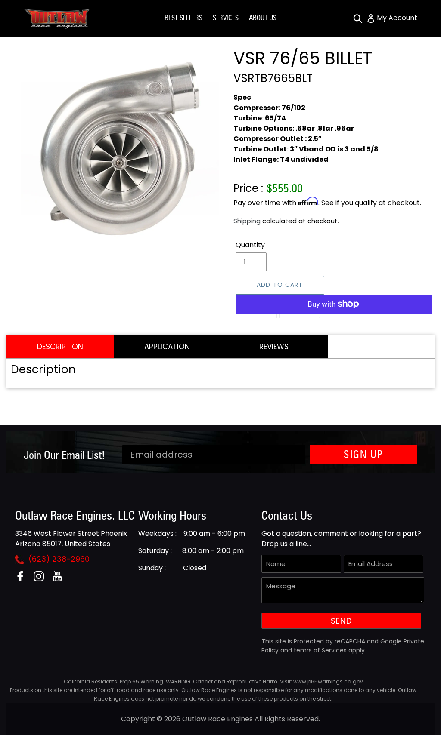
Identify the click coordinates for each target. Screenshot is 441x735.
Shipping (247, 220)
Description (60, 346)
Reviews (274, 346)
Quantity (250, 245)
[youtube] (60, 579)
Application (167, 346)
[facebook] (23, 579)
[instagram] (42, 579)
